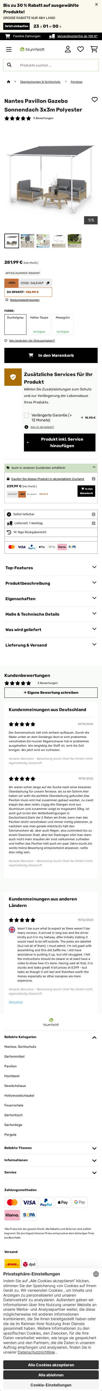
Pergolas (76, 82)
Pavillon (10, 1066)
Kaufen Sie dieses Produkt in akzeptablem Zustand (47, 479)
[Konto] (68, 49)
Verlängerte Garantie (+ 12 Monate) (52, 417)
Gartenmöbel (14, 1056)
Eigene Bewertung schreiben (52, 692)
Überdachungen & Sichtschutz (40, 82)
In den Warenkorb (56, 355)
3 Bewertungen (43, 118)
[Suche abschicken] (9, 65)
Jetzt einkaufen (16, 26)
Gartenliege (13, 1125)
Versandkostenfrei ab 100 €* (77, 36)
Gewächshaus (15, 1086)
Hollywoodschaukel (19, 1095)
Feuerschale (13, 1105)
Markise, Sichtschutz (20, 1047)
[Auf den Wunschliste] (95, 100)
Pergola (10, 1135)
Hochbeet (12, 1076)
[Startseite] (13, 82)
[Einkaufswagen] (94, 49)
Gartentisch (13, 1115)
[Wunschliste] (80, 49)
